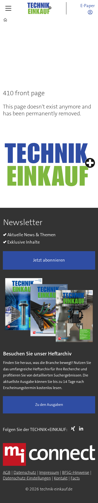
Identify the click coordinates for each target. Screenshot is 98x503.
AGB (6, 472)
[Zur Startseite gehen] (39, 8)
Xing (74, 428)
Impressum (49, 472)
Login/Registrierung (91, 12)
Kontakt (61, 478)
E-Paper (87, 6)
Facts (75, 478)
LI (82, 428)
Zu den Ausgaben (49, 404)
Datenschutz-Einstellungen (27, 478)
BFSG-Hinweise (75, 472)
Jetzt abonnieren (49, 260)
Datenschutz (25, 472)
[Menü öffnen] (8, 8)
